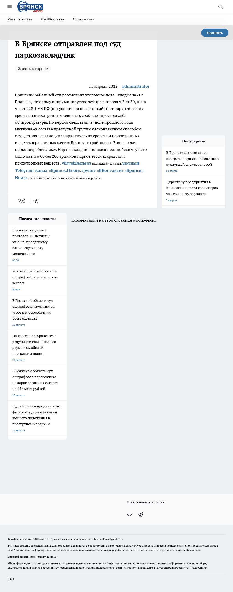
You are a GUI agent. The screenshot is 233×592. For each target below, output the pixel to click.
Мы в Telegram (19, 19)
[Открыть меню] (9, 6)
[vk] (22, 200)
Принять (215, 32)
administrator (136, 86)
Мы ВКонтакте (52, 19)
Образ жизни (83, 19)
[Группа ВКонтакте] (129, 514)
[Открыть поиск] (220, 6)
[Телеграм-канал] (141, 514)
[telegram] (37, 200)
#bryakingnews (76, 163)
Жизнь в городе (33, 68)
